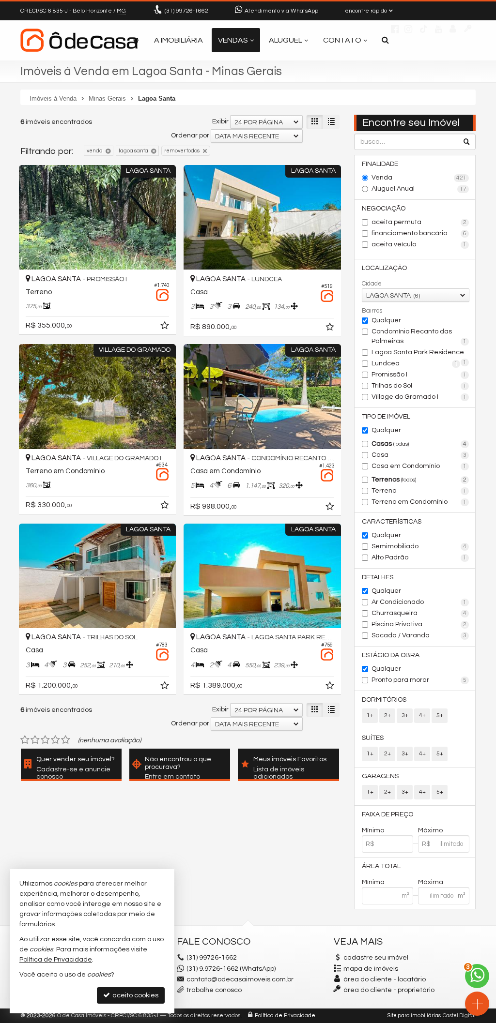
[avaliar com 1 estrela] (25, 740)
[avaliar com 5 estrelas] (65, 740)
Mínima (373, 882)
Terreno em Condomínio (419, 501)
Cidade (372, 283)
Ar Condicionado (419, 602)
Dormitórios (384, 699)
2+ (387, 715)
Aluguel (285, 40)
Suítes (373, 738)
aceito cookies (134, 995)
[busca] (385, 40)
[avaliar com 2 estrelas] (35, 740)
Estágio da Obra (390, 655)
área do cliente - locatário (384, 979)
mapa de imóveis (370, 968)
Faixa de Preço (387, 814)
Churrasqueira (419, 613)
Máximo (430, 830)
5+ (439, 715)
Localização (384, 268)
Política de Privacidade (285, 1015)
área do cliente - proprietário (388, 990)
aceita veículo (419, 244)
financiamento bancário (419, 233)
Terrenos (419, 479)
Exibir (220, 121)
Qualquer (386, 320)
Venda (419, 177)
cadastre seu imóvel (375, 957)
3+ (405, 715)
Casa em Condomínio (419, 466)
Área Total (381, 866)
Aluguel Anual (419, 188)
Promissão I (419, 374)
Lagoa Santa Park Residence (419, 353)
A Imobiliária (178, 40)
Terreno (419, 490)
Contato (342, 40)
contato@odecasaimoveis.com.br (240, 979)
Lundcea (415, 363)
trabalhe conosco (214, 990)
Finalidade (380, 164)
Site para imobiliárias (414, 1015)
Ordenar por (190, 135)
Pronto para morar (419, 680)
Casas (419, 443)
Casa (419, 454)
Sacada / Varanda (419, 635)
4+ (422, 715)
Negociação (383, 208)
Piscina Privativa (419, 624)
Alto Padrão (419, 557)
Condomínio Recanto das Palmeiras (419, 336)
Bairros (372, 310)
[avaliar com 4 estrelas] (55, 740)
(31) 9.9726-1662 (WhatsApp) (231, 968)
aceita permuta (419, 222)
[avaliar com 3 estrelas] (45, 740)
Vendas (233, 40)
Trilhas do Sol (419, 385)
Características (391, 521)
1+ (370, 715)
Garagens (380, 776)
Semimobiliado (419, 546)
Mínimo (373, 830)
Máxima (430, 882)
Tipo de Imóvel (386, 416)
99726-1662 (186, 11)
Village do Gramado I (419, 396)
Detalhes (377, 577)
